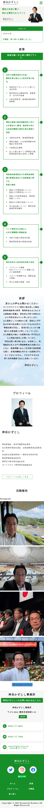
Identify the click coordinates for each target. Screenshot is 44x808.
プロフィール (12, 789)
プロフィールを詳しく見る (17, 477)
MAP (22, 717)
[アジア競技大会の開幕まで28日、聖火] (22, 659)
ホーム (12, 783)
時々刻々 (12, 794)
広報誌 (31, 789)
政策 (31, 783)
